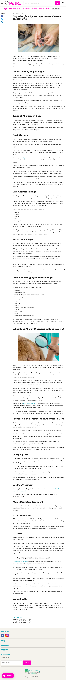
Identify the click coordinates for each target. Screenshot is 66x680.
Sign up (27, 663)
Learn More (56, 8)
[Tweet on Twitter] (2, 19)
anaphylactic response (27, 158)
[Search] (57, 3)
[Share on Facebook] (2, 16)
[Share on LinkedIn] (2, 22)
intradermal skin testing (30, 403)
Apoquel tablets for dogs (20, 562)
